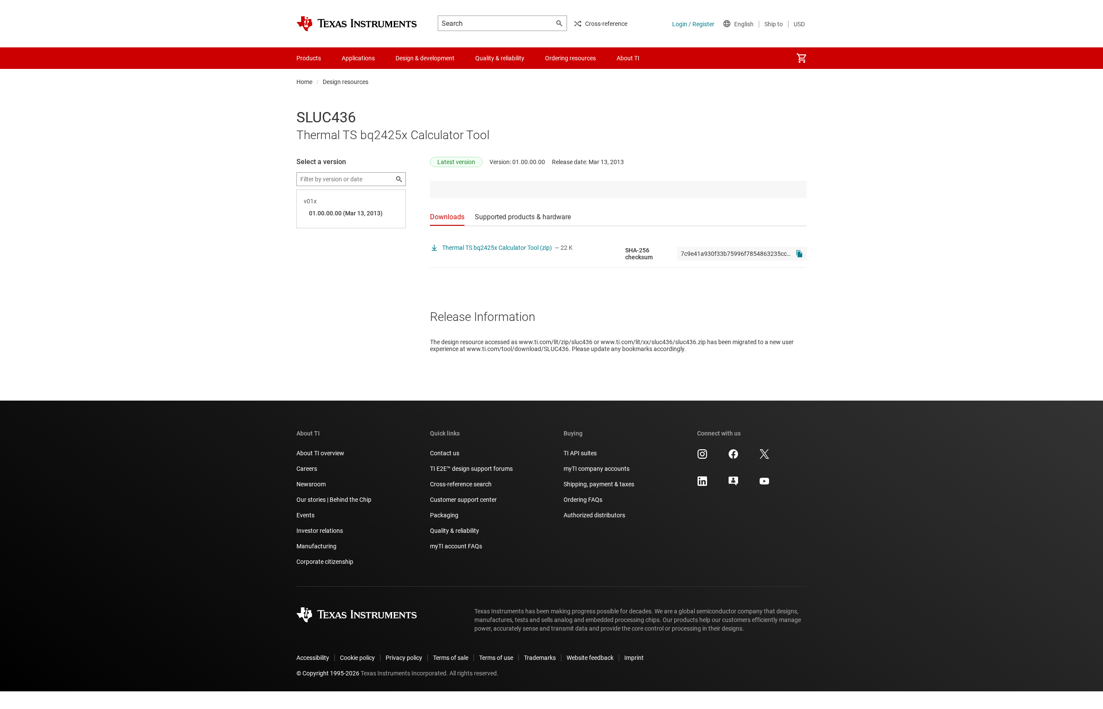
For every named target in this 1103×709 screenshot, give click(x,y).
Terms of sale (450, 657)
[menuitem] (801, 58)
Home (304, 81)
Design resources (345, 81)
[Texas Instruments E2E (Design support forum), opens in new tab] (733, 484)
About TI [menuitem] (628, 58)
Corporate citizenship (324, 561)
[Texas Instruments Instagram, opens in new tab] (702, 457)
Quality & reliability (454, 530)
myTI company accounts (596, 468)
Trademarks (540, 657)
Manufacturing (316, 546)
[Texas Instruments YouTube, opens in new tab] (764, 484)
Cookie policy (357, 657)
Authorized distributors (594, 515)
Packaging (444, 515)
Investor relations (319, 530)
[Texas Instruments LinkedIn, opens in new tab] (702, 484)
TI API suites (580, 453)
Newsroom (311, 484)
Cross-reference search (461, 484)
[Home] (356, 23)
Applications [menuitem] (358, 58)
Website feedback (590, 657)
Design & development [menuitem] (425, 58)
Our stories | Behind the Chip (333, 499)
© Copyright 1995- (327, 673)
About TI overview (320, 453)
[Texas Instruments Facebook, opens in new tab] (733, 457)
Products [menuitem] (308, 58)
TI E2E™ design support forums (471, 468)
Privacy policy (404, 657)
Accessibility (312, 657)
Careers (306, 468)
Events (305, 515)
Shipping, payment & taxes (599, 484)
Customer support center (463, 499)
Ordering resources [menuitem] (570, 58)
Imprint (634, 657)
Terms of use (496, 657)
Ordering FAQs (583, 499)
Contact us (444, 453)
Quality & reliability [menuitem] (499, 58)
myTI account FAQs (456, 546)
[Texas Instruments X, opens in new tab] (764, 457)
